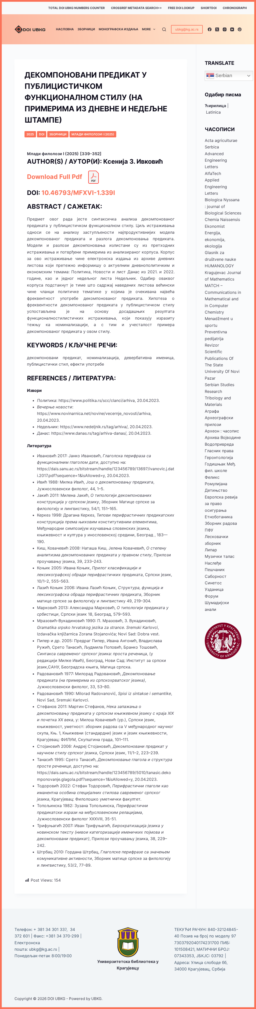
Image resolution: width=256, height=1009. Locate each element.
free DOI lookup (181, 8)
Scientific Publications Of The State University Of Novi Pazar (222, 365)
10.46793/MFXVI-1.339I (78, 192)
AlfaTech (213, 173)
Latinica (213, 112)
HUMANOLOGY (219, 265)
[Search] (164, 29)
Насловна (65, 29)
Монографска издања (118, 29)
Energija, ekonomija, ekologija (215, 239)
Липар (211, 549)
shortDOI (208, 8)
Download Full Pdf (54, 176)
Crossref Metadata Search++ (136, 8)
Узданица (214, 589)
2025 (30, 134)
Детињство (216, 490)
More (146, 29)
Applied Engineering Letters (216, 186)
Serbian (223, 75)
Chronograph (235, 8)
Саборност (215, 576)
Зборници (86, 29)
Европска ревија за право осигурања (221, 503)
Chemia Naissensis (222, 219)
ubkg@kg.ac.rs (186, 29)
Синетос (213, 582)
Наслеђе (213, 563)
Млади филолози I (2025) (93, 134)
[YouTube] (232, 29)
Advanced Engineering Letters (216, 160)
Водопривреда (219, 444)
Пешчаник (215, 569)
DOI (41, 134)
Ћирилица (215, 105)
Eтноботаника (218, 516)
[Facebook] (210, 29)
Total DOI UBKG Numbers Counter (76, 8)
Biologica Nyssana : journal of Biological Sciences (223, 206)
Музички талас (219, 556)
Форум (211, 596)
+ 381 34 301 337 (50, 929)
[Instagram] (224, 29)
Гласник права (219, 450)
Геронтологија (219, 457)
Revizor (212, 345)
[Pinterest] (240, 29)
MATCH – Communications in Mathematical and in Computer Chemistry (223, 299)
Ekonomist (215, 226)
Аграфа (212, 411)
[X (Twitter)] (217, 29)
